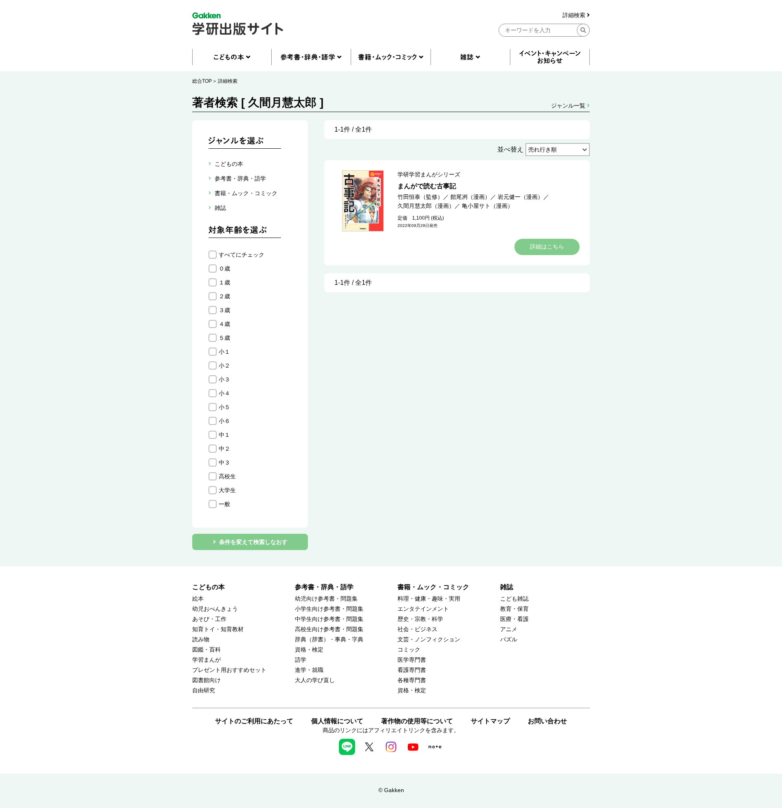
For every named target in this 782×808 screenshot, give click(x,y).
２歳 (224, 296)
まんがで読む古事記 (427, 186)
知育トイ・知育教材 (218, 629)
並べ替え (510, 149)
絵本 (198, 599)
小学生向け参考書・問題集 (329, 609)
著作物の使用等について (417, 721)
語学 (300, 660)
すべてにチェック (241, 254)
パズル (508, 639)
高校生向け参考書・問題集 (329, 629)
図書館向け (206, 680)
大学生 (227, 490)
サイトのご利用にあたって (254, 721)
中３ (224, 462)
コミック (409, 650)
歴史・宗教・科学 (420, 619)
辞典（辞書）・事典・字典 (329, 639)
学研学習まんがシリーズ (429, 174)
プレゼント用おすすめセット (229, 670)
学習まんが (206, 660)
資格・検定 (309, 650)
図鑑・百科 (206, 650)
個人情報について (337, 721)
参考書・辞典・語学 (324, 586)
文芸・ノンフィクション (429, 639)
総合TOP (202, 81)
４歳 (224, 324)
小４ (224, 393)
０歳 (224, 268)
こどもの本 (208, 586)
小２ (224, 365)
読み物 (200, 639)
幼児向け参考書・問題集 (326, 599)
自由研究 (203, 690)
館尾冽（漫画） (470, 197)
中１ (224, 435)
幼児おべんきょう (215, 609)
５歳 (224, 338)
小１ (224, 351)
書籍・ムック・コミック (433, 586)
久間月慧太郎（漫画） (426, 206)
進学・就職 (309, 670)
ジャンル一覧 (569, 105)
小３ (224, 379)
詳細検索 (574, 15)
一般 (224, 504)
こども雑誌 (514, 599)
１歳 (224, 282)
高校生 (227, 476)
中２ (224, 448)
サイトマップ (490, 721)
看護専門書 (412, 670)
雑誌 (506, 586)
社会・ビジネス (417, 629)
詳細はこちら (547, 246)
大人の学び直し (315, 680)
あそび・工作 (209, 619)
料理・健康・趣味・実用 (429, 599)
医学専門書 (412, 660)
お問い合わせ (547, 721)
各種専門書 (412, 680)
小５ (224, 407)
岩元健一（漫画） (520, 197)
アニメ (508, 629)
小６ (224, 421)
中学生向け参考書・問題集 (329, 619)
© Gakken (391, 790)
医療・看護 (514, 619)
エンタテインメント (423, 609)
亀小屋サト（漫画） (487, 206)
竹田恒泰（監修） (420, 197)
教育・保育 (514, 609)
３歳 (224, 310)
